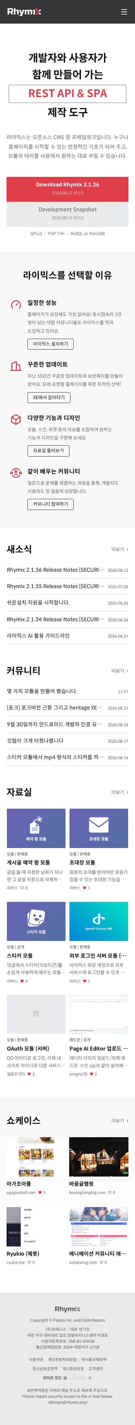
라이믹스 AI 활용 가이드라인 (38, 635)
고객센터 (95, 1368)
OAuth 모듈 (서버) (28, 1048)
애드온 (75, 1039)
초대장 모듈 (82, 862)
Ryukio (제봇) (23, 1253)
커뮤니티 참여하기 (50, 504)
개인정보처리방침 (62, 1359)
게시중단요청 (73, 1368)
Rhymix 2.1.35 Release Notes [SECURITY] (57, 586)
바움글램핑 (81, 1183)
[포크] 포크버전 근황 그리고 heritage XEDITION (61, 707)
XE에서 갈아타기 (49, 397)
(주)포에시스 (56, 1329)
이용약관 (36, 1359)
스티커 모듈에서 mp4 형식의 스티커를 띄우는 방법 (63, 757)
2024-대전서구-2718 (81, 1347)
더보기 (118, 549)
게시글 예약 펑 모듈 (28, 862)
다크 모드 (80, 1377)
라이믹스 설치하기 (50, 344)
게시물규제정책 (93, 1359)
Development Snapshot (68, 213)
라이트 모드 (53, 1377)
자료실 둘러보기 (48, 451)
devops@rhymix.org (67, 1402)
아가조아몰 (19, 1183)
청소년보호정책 (45, 1368)
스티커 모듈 (20, 955)
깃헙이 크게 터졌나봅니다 (35, 740)
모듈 (11, 854)
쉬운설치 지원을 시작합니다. (38, 602)
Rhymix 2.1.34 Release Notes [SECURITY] (57, 619)
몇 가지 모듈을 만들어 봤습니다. (42, 691)
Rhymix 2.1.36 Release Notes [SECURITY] (57, 569)
